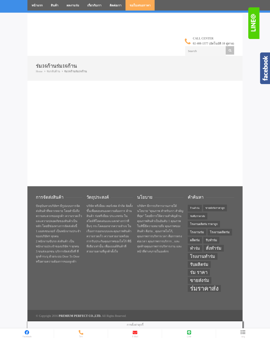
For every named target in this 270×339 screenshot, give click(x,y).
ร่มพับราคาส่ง (197, 216)
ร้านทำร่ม (195, 208)
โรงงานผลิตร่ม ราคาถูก (204, 224)
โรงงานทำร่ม (202, 256)
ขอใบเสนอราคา (140, 5)
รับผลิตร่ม (199, 264)
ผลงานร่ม (73, 5)
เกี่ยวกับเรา (94, 5)
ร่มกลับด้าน (53, 71)
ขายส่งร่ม (199, 280)
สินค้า (54, 5)
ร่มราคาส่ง (204, 288)
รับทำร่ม (211, 240)
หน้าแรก (37, 5)
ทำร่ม (195, 248)
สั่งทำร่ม (213, 248)
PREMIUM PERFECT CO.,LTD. (80, 316)
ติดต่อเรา (116, 5)
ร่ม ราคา (199, 272)
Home (39, 71)
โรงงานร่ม (197, 232)
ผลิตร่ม (195, 240)
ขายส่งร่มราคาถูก (215, 207)
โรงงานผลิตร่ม (220, 232)
